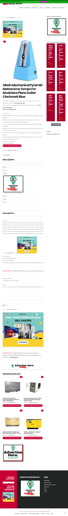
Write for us (47, 482)
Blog (45, 489)
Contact (46, 487)
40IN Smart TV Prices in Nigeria (51, 101)
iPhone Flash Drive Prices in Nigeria (51, 78)
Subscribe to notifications (53, 134)
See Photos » (51, 63)
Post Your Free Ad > (20, 103)
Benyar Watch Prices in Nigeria (61, 78)
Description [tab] (7, 155)
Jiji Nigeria (46, 511)
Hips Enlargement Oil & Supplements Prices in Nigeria (61, 105)
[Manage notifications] (65, 513)
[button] (56, 124)
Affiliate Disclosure (49, 485)
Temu (15, 150)
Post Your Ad (43, 1)
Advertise (46, 480)
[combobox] (8, 483)
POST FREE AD (14, 357)
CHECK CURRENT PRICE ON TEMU (12, 145)
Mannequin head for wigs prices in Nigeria (51, 52)
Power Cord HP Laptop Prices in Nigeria (61, 53)
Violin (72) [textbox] (10, 483)
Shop (45, 491)
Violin (9, 150)
